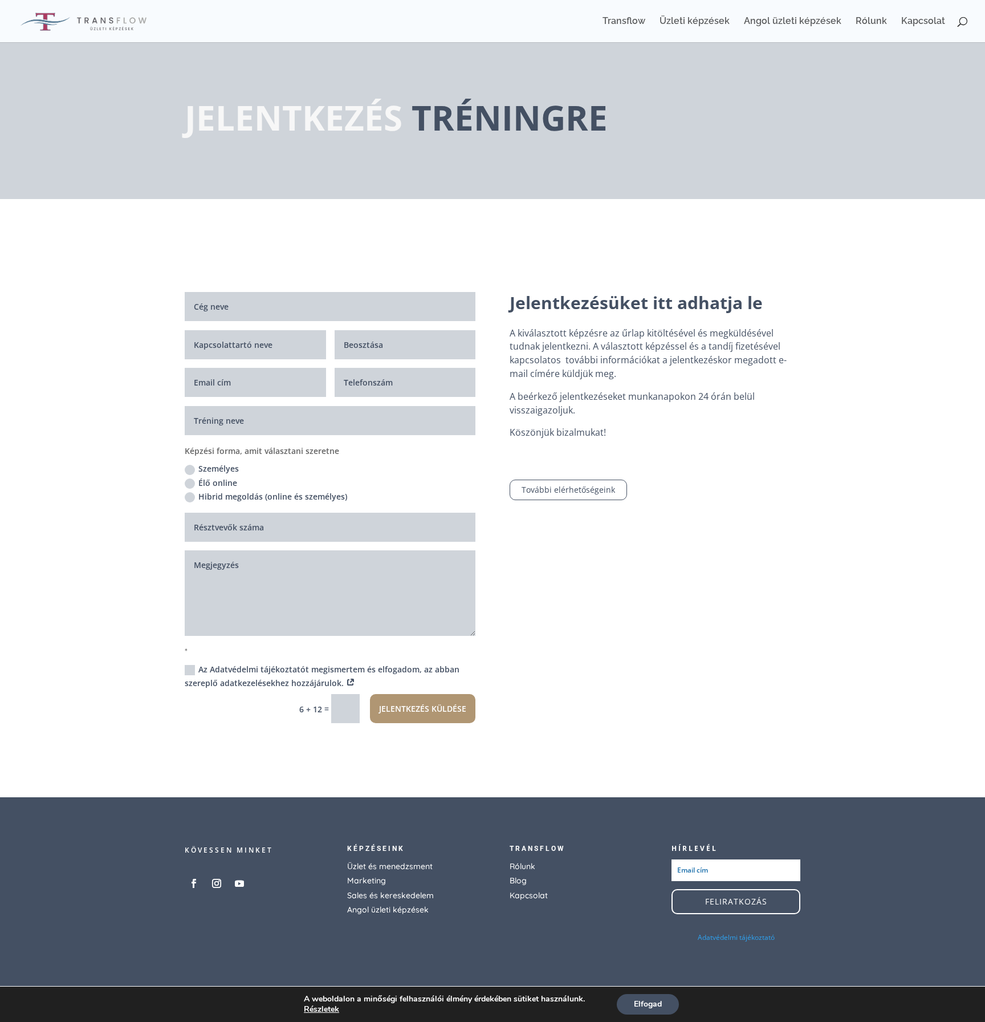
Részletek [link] (321, 1009)
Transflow (624, 21)
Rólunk (871, 21)
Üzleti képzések (695, 21)
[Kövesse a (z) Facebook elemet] (194, 883)
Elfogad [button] (648, 1004)
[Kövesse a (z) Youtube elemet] (239, 883)
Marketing (366, 880)
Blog (518, 880)
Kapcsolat (923, 21)
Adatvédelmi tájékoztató (736, 937)
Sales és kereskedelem (390, 895)
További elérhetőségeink (568, 489)
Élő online (217, 482)
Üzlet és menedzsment (390, 866)
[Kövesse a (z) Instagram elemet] (216, 883)
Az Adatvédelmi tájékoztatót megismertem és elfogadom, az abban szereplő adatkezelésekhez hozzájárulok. (322, 676)
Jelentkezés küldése (422, 708)
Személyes (218, 468)
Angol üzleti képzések (792, 21)
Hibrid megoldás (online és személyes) (272, 496)
